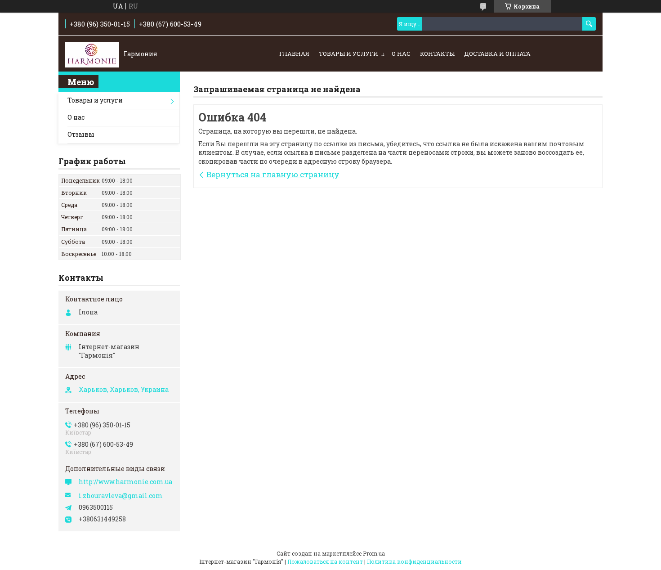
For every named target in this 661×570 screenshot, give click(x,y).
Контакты (437, 53)
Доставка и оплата (497, 53)
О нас (401, 53)
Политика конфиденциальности (414, 561)
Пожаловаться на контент (325, 561)
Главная (294, 53)
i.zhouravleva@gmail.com (121, 496)
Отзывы (80, 134)
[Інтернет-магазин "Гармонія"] (92, 54)
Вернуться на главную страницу (272, 174)
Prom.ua (374, 553)
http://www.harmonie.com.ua (125, 482)
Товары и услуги (348, 53)
